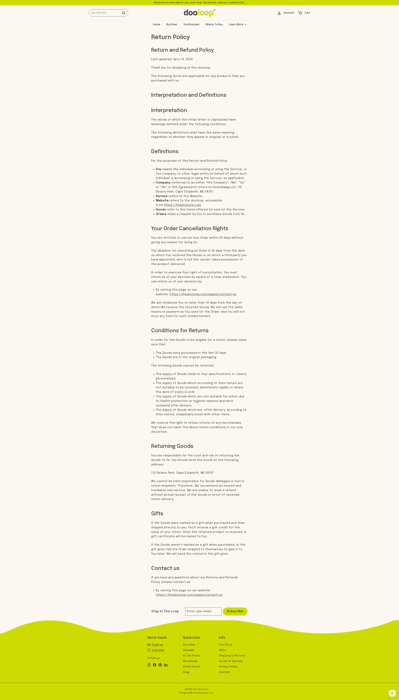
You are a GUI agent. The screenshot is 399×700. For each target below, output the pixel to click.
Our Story (225, 644)
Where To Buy (214, 24)
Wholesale (190, 661)
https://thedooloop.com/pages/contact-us (203, 294)
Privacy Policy (228, 666)
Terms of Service (231, 661)
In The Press (191, 655)
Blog (186, 672)
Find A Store (191, 666)
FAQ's (222, 650)
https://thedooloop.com (182, 205)
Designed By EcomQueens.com (196, 693)
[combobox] (108, 13)
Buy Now (171, 24)
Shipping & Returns (232, 655)
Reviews (188, 650)
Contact (225, 672)
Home (156, 24)
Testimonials (191, 24)
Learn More (236, 24)
